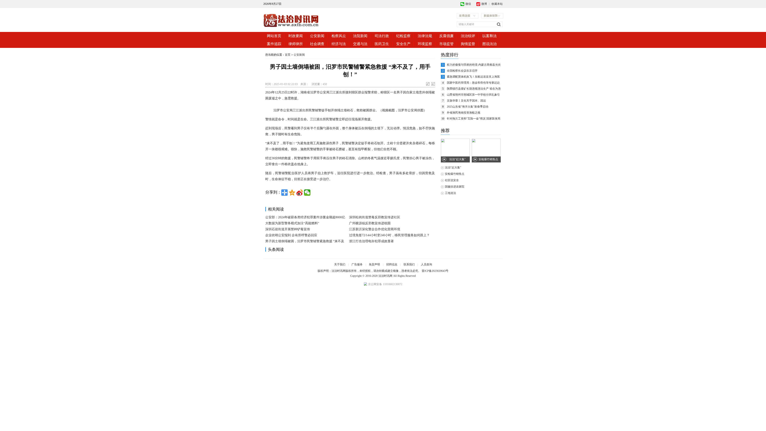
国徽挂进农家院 (454, 186)
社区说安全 (452, 180)
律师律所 (295, 44)
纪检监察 (403, 36)
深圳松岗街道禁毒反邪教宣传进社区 (374, 217)
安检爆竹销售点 (454, 173)
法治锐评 (468, 36)
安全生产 (403, 44)
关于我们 (339, 264)
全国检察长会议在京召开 (462, 70)
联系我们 (409, 264)
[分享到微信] (307, 192)
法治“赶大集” (453, 167)
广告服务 (357, 264)
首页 (287, 54)
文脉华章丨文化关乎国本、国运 (466, 100)
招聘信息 (391, 264)
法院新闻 (360, 36)
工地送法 (450, 193)
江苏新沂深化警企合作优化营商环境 (374, 229)
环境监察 (425, 44)
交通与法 (360, 44)
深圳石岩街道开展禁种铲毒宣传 (287, 229)
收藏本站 (497, 3)
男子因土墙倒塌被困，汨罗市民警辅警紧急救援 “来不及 (304, 241)
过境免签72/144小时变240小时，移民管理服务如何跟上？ (389, 235)
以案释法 (489, 36)
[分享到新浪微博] (299, 192)
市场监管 (446, 44)
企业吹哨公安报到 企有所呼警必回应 (291, 235)
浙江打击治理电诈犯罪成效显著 (371, 241)
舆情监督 (468, 44)
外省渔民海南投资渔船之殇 (463, 112)
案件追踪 (274, 44)
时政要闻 (295, 36)
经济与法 (339, 44)
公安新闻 (317, 36)
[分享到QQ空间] (292, 192)
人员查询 (426, 264)
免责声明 (374, 264)
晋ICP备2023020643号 (435, 270)
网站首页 (274, 36)
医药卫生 (382, 44)
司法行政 (382, 36)
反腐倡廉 (446, 36)
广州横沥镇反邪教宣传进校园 (370, 223)
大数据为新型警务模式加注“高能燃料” (292, 223)
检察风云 (339, 36)
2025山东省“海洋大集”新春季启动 (467, 106)
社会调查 (317, 44)
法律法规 (425, 36)
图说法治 (489, 44)
